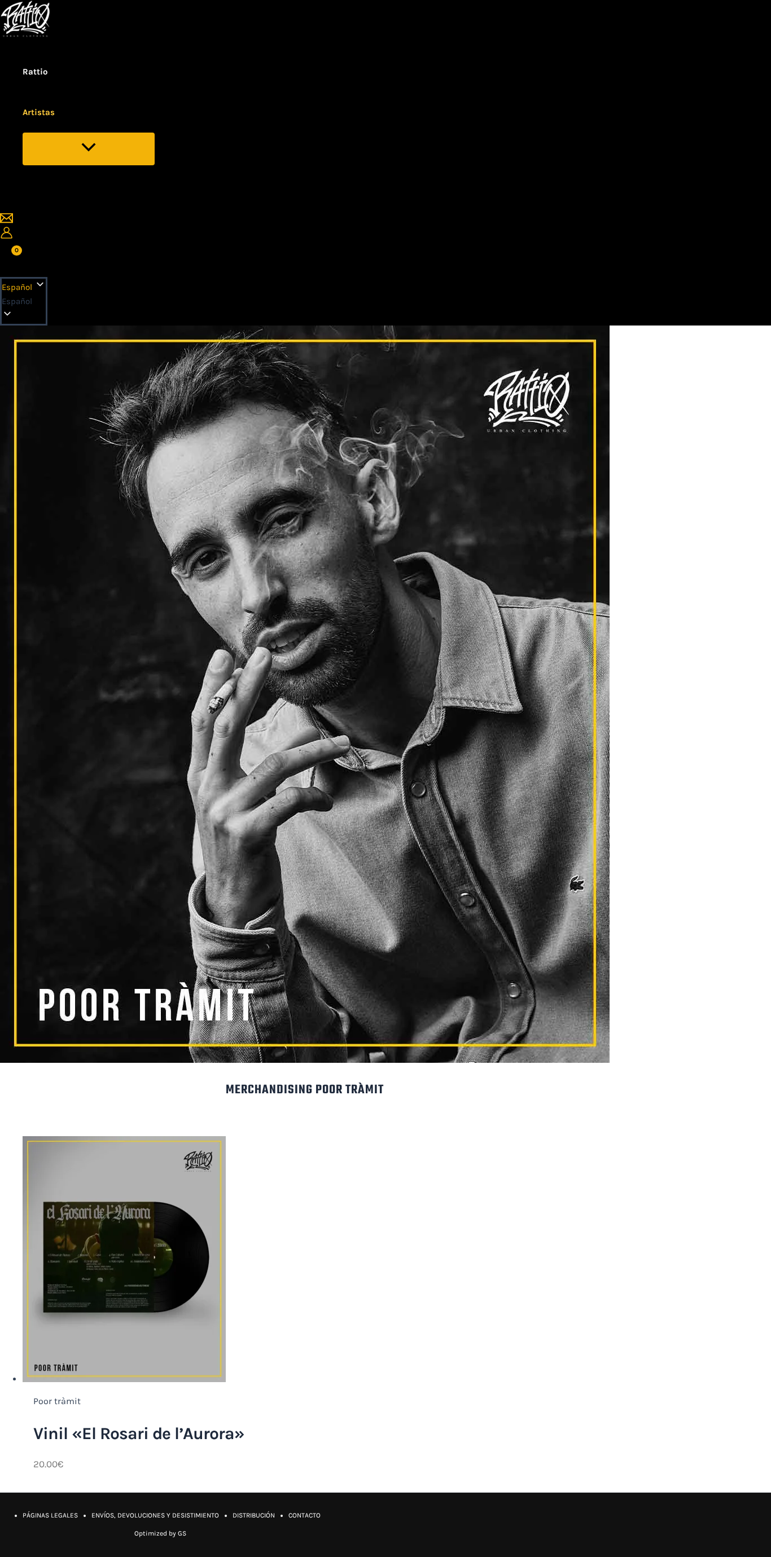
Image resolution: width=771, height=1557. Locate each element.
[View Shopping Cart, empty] (10, 257)
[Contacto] (6, 221)
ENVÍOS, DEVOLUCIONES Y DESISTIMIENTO (155, 1515)
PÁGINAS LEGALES (50, 1515)
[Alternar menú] (89, 149)
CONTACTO (304, 1515)
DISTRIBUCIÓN (254, 1515)
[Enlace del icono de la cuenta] (6, 235)
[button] (24, 301)
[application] (62, 112)
